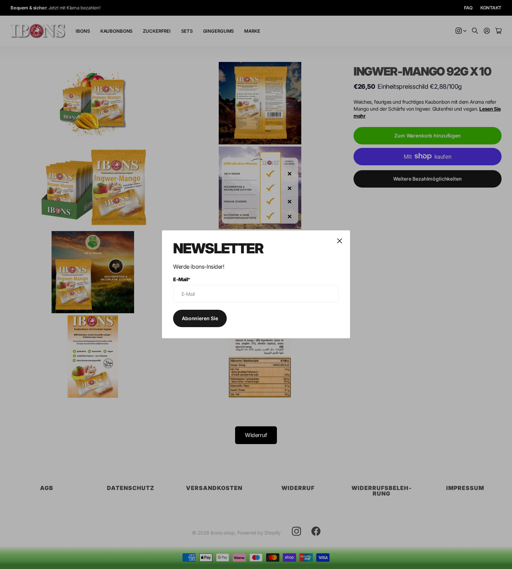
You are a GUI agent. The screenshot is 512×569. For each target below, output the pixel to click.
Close (339, 240)
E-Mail (181, 279)
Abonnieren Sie (200, 318)
